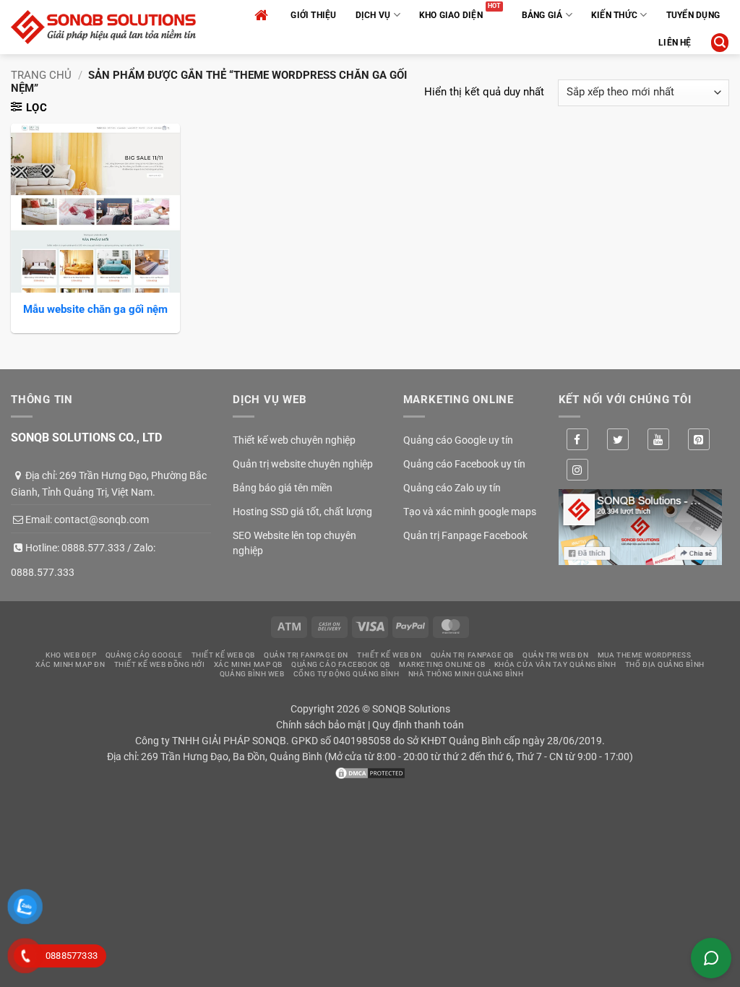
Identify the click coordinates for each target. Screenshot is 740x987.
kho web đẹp (71, 655)
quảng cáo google (144, 655)
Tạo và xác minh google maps (469, 511)
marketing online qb (442, 664)
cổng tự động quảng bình (346, 674)
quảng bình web (252, 674)
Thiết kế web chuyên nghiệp (294, 440)
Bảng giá (542, 15)
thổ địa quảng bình (665, 664)
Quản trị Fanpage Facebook (465, 535)
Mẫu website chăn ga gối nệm (95, 309)
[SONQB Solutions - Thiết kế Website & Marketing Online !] (103, 27)
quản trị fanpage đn (306, 655)
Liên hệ (675, 43)
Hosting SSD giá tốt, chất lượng (302, 511)
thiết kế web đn (389, 655)
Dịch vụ (373, 15)
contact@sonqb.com (101, 519)
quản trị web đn (555, 655)
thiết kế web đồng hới (159, 664)
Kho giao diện (451, 15)
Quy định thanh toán (418, 724)
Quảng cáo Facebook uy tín (464, 464)
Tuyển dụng (693, 15)
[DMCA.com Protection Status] (370, 772)
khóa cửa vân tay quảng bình (555, 664)
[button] (719, 42)
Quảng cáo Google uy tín (458, 440)
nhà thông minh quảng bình (466, 674)
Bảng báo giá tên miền (282, 488)
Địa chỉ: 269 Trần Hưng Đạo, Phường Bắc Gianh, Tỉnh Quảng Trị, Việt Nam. (109, 483)
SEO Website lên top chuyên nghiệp (294, 543)
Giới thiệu (313, 15)
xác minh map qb (248, 664)
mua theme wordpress (644, 655)
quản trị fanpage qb (472, 655)
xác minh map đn (70, 664)
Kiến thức (614, 15)
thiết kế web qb (223, 655)
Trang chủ (41, 75)
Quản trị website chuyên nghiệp (303, 464)
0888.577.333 (93, 547)
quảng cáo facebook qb (340, 664)
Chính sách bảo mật (321, 724)
